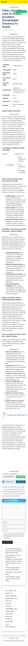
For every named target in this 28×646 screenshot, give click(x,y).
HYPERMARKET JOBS (11, 609)
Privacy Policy (22, 635)
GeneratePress (20, 640)
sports (7, 624)
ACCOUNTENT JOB (10, 591)
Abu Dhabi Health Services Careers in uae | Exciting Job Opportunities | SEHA (14, 551)
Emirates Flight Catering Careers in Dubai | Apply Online (12, 579)
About (8, 635)
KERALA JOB (8, 614)
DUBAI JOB (7, 487)
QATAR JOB (8, 619)
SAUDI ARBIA (9, 621)
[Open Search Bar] (19, 2)
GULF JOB (13, 487)
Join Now (21, 477)
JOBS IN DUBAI (9, 611)
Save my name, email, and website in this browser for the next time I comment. (14, 536)
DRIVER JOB (8, 593)
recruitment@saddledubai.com (17, 415)
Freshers (8, 603)
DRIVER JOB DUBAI (10, 596)
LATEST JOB (20, 487)
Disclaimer (11, 638)
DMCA (17, 638)
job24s (4, 2)
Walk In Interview (10, 627)
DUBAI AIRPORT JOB (11, 598)
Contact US (14, 635)
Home (4, 635)
